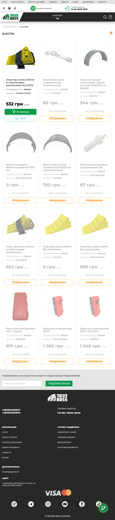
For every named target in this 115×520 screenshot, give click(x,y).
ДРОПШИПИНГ (88, 2)
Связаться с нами (67, 432)
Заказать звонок (44, 8)
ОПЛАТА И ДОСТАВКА (36, 2)
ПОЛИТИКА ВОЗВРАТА (68, 447)
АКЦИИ (75, 2)
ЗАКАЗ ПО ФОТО (17, 2)
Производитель (10, 27)
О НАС (4, 2)
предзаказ (57, 118)
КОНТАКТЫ (102, 2)
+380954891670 (11, 412)
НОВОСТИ (64, 2)
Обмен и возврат (11, 447)
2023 (68, 516)
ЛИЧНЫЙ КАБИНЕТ (66, 437)
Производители (10, 472)
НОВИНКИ (53, 2)
